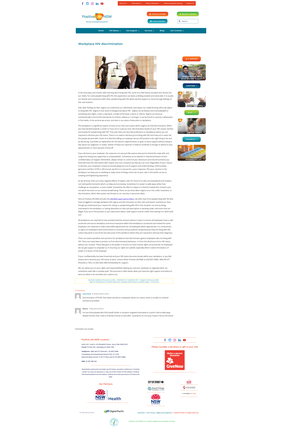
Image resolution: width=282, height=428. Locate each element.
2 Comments (155, 282)
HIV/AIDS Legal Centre (113, 282)
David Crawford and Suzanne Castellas (103, 280)
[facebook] (82, 3)
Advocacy (150, 280)
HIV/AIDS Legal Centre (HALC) (122, 199)
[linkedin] (97, 3)
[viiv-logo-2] (189, 380)
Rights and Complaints (164, 413)
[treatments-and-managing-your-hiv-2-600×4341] (191, 145)
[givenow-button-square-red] (175, 351)
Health (156, 280)
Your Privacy (150, 413)
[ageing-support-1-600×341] (191, 118)
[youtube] (102, 3)
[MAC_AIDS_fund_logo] (189, 392)
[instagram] (92, 3)
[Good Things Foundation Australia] (156, 387)
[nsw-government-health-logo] (108, 389)
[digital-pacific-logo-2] (114, 411)
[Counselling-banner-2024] (191, 92)
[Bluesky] (87, 3)
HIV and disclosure (99, 282)
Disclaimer (141, 413)
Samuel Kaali (87, 294)
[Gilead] (189, 386)
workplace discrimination (129, 282)
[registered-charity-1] (114, 418)
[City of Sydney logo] (156, 382)
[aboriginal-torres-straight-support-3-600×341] (191, 65)
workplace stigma (144, 282)
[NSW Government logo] (155, 394)
